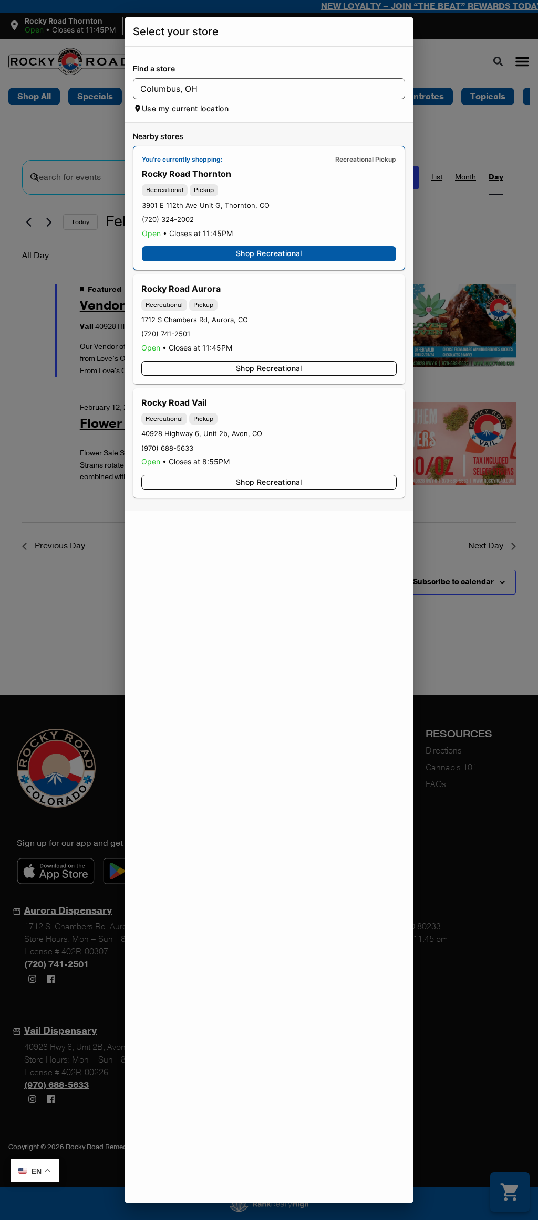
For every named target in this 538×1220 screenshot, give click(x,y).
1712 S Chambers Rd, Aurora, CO (194, 319)
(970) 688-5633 (167, 448)
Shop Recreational (269, 253)
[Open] (397, 89)
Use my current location (185, 108)
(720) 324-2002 (168, 219)
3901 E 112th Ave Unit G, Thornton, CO (206, 205)
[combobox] (260, 88)
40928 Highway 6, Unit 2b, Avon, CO (201, 433)
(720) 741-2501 (165, 334)
